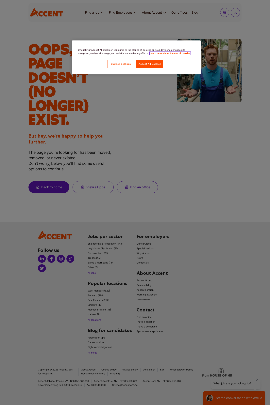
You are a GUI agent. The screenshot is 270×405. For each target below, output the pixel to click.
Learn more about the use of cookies (170, 53)
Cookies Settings (121, 64)
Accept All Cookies (150, 64)
